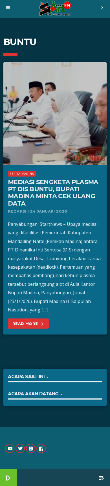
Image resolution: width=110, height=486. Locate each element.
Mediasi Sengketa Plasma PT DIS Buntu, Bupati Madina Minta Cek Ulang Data (53, 192)
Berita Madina (22, 173)
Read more (28, 323)
